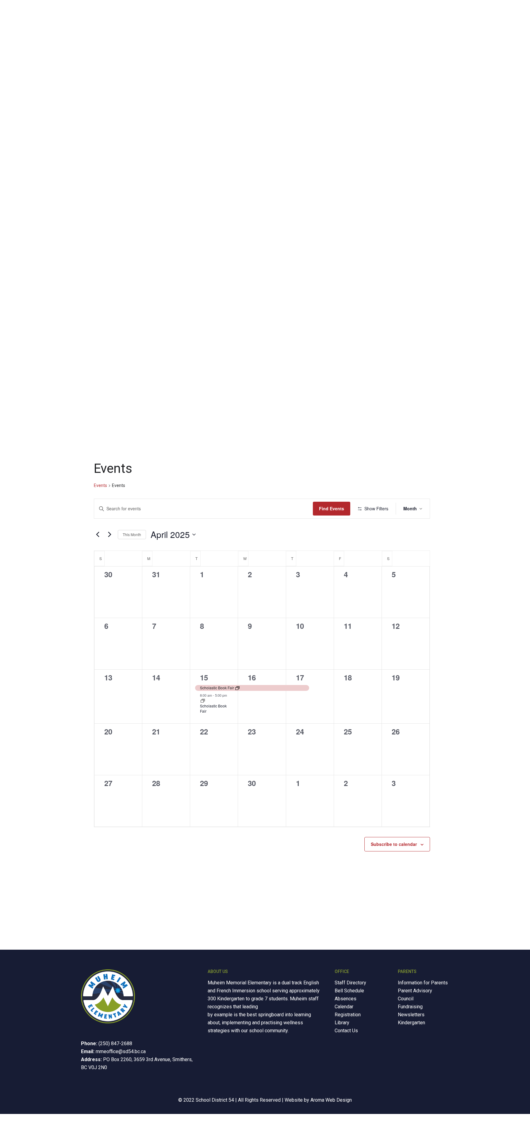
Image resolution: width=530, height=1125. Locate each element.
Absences (345, 999)
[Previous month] (97, 534)
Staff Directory (350, 983)
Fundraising (410, 1007)
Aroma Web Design (331, 1100)
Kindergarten (411, 1023)
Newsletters (411, 1015)
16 (252, 677)
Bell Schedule (349, 991)
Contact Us (346, 1031)
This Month (132, 534)
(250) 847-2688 (115, 1043)
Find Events (331, 508)
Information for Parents (423, 983)
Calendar (344, 1007)
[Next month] (109, 534)
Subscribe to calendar (394, 844)
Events (100, 485)
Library (342, 1023)
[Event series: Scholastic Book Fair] (203, 701)
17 (300, 677)
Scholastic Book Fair (213, 708)
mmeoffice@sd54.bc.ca (121, 1051)
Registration (348, 1015)
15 (204, 677)
